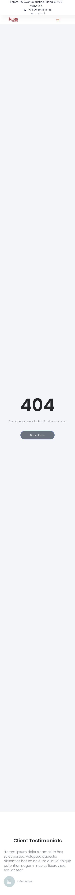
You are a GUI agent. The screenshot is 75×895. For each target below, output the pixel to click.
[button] (57, 20)
